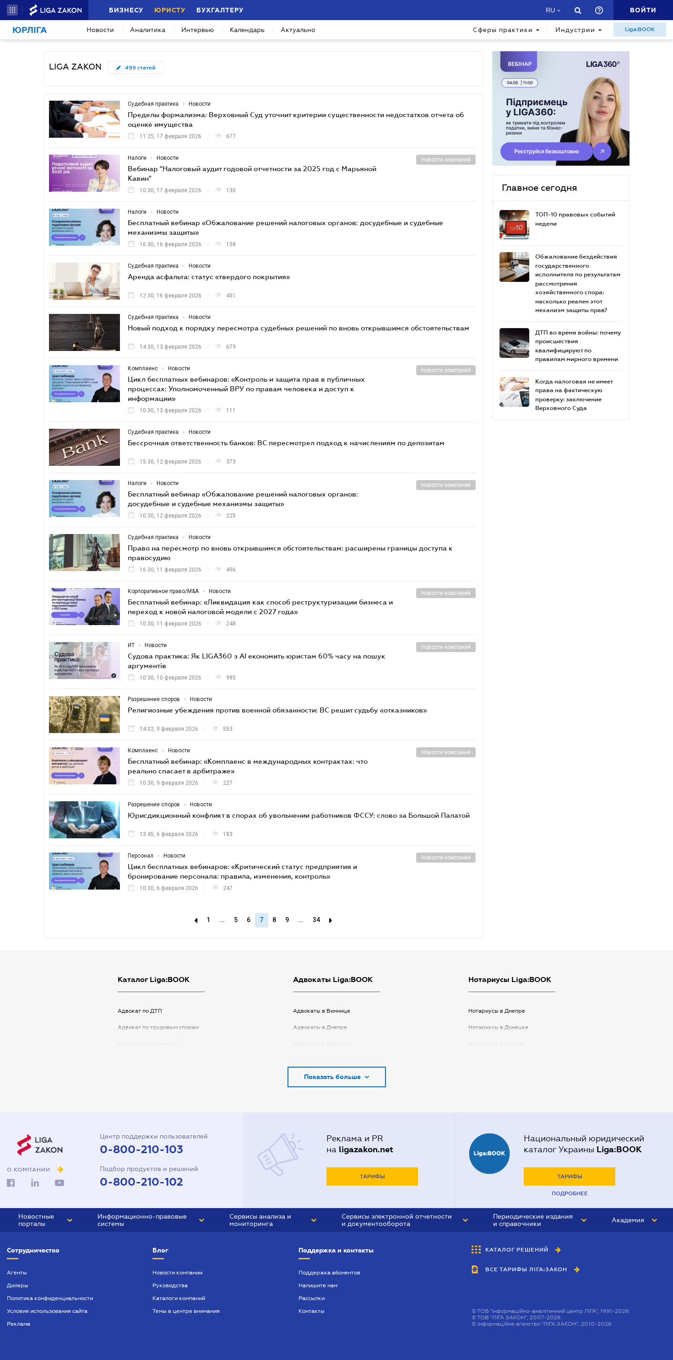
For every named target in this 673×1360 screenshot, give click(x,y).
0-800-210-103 (141, 1149)
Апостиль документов (147, 1044)
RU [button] (550, 10)
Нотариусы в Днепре (496, 1011)
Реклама (18, 1324)
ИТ (131, 645)
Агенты (17, 1272)
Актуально (298, 29)
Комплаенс (143, 368)
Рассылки (312, 1298)
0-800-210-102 (141, 1182)
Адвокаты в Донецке (321, 1044)
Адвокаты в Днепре (320, 1027)
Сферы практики (503, 29)
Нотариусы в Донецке (498, 1027)
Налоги (137, 158)
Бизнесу (126, 10)
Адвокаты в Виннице (321, 1011)
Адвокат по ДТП (140, 1011)
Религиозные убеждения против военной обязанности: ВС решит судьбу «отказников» (277, 710)
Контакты (312, 1311)
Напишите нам (318, 1285)
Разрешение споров (154, 699)
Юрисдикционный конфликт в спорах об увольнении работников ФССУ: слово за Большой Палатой (299, 815)
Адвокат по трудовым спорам (158, 1027)
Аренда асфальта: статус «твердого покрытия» (209, 276)
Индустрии (575, 29)
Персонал (140, 856)
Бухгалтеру (220, 10)
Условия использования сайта (47, 1311)
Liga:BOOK (640, 29)
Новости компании (177, 1272)
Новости (100, 29)
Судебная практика (153, 104)
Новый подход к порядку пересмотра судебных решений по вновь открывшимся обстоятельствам (298, 328)
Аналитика (147, 29)
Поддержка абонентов (329, 1272)
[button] (12, 10)
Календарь (247, 29)
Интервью (197, 29)
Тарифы (372, 1176)
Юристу (169, 10)
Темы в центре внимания (186, 1311)
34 (316, 919)
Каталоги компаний (178, 1298)
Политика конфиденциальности (50, 1298)
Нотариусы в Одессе (496, 1044)
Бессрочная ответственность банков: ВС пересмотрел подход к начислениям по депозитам (286, 442)
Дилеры (17, 1285)
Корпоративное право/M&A (163, 591)
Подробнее (570, 1193)
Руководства (170, 1285)
